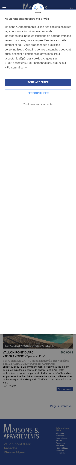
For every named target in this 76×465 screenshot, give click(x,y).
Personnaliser (38, 93)
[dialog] (38, 171)
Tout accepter (38, 82)
